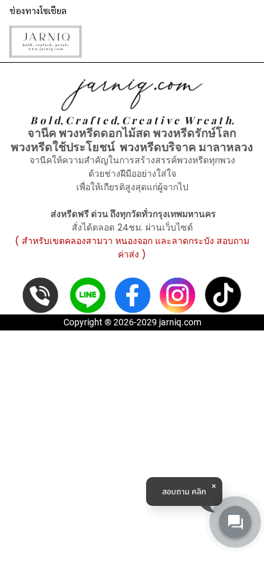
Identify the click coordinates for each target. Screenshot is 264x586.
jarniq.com (180, 322)
